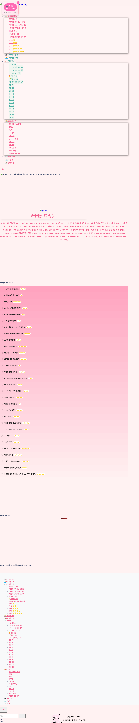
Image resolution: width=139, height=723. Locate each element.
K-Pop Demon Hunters (44, 223)
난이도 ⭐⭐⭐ (14, 46)
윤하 (57, 233)
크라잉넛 (73, 237)
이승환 (80, 233)
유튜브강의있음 (25, 233)
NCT (54, 223)
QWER (63, 223)
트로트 (91, 236)
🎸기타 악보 (7, 621)
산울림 (40, 230)
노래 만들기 (12, 147)
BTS (24, 223)
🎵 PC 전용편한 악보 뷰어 (10, 7)
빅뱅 (34, 230)
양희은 (94, 230)
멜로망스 (73, 227)
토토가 (85, 236)
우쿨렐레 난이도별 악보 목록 (17, 28)
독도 (45, 227)
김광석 (113, 223)
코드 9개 (11, 109)
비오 (30, 230)
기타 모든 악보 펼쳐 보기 (16, 82)
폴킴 (101, 237)
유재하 (15, 233)
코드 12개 (11, 117)
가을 (72, 223)
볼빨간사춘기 (8, 230)
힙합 (66, 240)
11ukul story (12, 150)
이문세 (69, 233)
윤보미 (41, 233)
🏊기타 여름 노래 (11, 58)
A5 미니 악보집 (13, 139)
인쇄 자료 (11, 136)
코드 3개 (11, 91)
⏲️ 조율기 (9, 159)
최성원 (27, 237)
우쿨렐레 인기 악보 (118, 229)
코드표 (10, 127)
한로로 (113, 236)
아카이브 (11, 133)
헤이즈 (126, 237)
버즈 (124, 227)
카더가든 (39, 237)
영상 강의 (11, 142)
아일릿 (49, 215)
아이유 (83, 230)
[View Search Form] (3, 169)
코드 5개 (11, 97)
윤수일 (46, 233)
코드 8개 (11, 106)
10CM (13, 223)
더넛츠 (26, 227)
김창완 (125, 223)
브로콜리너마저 (22, 230)
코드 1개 (11, 85)
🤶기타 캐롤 (13, 76)
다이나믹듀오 (19, 227)
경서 (89, 223)
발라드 (99, 226)
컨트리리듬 (52, 237)
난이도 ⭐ (12, 40)
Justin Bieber (31, 223)
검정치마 (78, 223)
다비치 (11, 227)
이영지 (86, 233)
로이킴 (56, 227)
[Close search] (3, 710)
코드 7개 (11, 103)
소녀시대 (52, 230)
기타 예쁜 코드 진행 (15, 73)
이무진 (63, 233)
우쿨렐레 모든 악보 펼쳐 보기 (17, 37)
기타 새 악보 (12, 64)
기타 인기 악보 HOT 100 (16, 67)
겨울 (84, 223)
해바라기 (119, 237)
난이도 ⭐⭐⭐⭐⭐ (16, 51)
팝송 (96, 236)
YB (68, 223)
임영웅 (103, 233)
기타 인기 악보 (102, 223)
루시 (61, 227)
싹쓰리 (63, 230)
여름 (99, 229)
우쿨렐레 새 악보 (14, 19)
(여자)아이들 (5, 223)
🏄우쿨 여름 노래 (9, 582)
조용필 (15, 237)
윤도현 (35, 233)
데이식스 (39, 227)
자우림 (114, 233)
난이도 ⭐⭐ (13, 43)
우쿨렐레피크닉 (7, 233)
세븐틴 (46, 230)
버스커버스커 (117, 226)
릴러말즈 (67, 227)
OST (58, 223)
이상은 (75, 233)
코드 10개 (11, 111)
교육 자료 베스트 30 (15, 124)
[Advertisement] (44, 193)
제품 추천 (11, 145)
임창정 (109, 233)
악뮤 (88, 230)
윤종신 (52, 233)
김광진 (119, 223)
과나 (93, 223)
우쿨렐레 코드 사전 (14, 153)
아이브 (76, 230)
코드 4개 (11, 94)
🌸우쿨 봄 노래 (13, 31)
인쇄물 (97, 233)
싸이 (58, 230)
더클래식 (32, 227)
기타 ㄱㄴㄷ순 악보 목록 (16, 70)
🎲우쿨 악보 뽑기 (9, 579)
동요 (50, 226)
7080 (19, 223)
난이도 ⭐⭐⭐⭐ (15, 48)
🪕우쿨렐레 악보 (9, 584)
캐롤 (45, 236)
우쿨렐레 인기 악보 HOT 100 (17, 22)
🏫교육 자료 (7, 669)
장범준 (9, 236)
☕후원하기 (9, 163)
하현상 (107, 237)
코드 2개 (11, 88)
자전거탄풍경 (121, 233)
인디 (91, 233)
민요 (88, 227)
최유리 (33, 237)
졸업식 (21, 237)
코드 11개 (11, 114)
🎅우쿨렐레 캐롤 (14, 34)
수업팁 (10, 130)
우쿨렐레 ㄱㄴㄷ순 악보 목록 (17, 25)
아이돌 (36, 215)
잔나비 (3, 237)
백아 (104, 227)
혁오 (62, 240)
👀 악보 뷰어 (10, 156)
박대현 (93, 227)
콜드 (64, 237)
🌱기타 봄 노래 (13, 79)
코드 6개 (11, 100)
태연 (79, 237)
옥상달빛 (105, 230)
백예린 (109, 227)
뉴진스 (6, 226)
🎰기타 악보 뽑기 (11, 54)
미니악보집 (81, 227)
